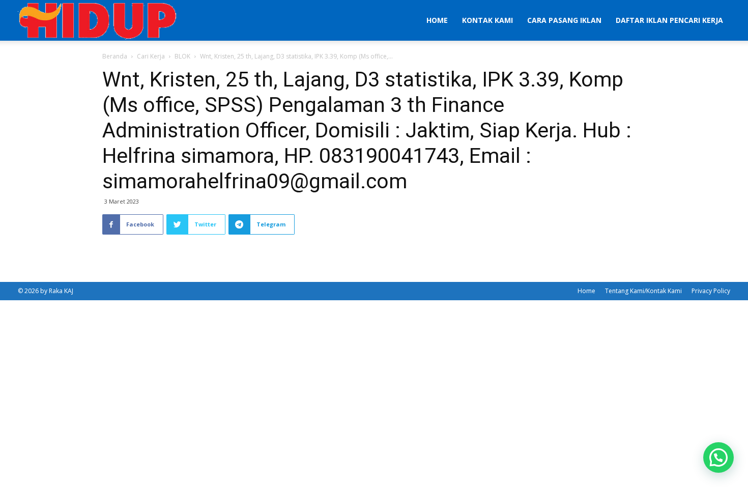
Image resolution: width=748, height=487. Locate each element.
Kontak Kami (487, 20)
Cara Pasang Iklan (564, 20)
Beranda (114, 56)
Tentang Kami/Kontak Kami (643, 291)
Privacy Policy (711, 291)
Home (437, 20)
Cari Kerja (151, 56)
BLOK (182, 56)
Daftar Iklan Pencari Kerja (669, 20)
